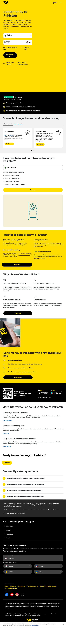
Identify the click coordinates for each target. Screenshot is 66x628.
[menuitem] (5, 2)
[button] (54, 3)
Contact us (21, 586)
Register (17, 264)
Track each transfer (24, 255)
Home (6, 586)
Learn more (40, 144)
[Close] (63, 624)
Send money (9, 143)
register (11, 135)
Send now (33, 190)
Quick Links (9, 534)
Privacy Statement (34, 625)
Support (8, 530)
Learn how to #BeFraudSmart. (23, 63)
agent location (41, 258)
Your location (11, 555)
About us (13, 586)
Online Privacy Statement (48, 586)
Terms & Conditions (11, 588)
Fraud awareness (32, 586)
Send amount (7, 41)
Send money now (10, 55)
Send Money (9, 526)
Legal (7, 538)
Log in (6, 135)
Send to (8, 34)
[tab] (8, 124)
